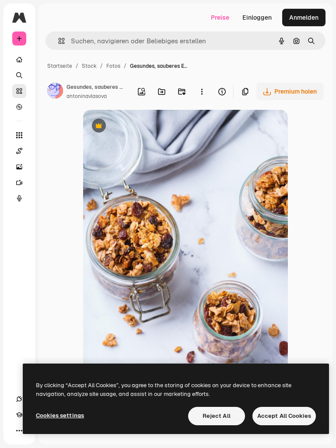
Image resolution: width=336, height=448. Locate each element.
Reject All (217, 416)
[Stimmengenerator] (19, 198)
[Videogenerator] (19, 182)
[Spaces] (19, 151)
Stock (89, 66)
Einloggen (257, 17)
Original (139, 126)
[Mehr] (19, 431)
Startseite (59, 66)
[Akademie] (19, 415)
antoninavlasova (86, 96)
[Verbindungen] (19, 399)
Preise (220, 17)
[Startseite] (19, 59)
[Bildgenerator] (19, 167)
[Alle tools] (19, 135)
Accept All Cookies (284, 416)
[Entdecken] (19, 107)
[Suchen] (19, 75)
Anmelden (303, 17)
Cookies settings (60, 415)
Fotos (113, 66)
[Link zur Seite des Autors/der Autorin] (55, 92)
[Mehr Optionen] (201, 91)
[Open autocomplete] (58, 41)
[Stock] (19, 91)
